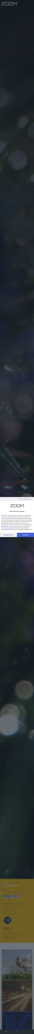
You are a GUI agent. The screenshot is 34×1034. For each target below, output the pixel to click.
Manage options (8, 535)
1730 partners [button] (11, 515)
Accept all (25, 535)
